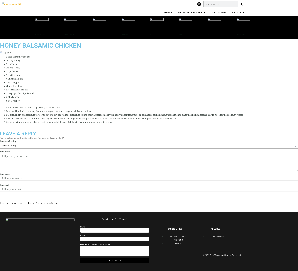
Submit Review (11, 198)
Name (82, 227)
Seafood (125, 34)
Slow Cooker (69, 34)
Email (82, 236)
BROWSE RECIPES (190, 12)
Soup (210, 34)
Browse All (241, 34)
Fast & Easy (40, 34)
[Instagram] (199, 4)
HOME (168, 12)
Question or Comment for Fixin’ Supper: (95, 244)
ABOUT (237, 12)
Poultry (96, 34)
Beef (152, 34)
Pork (181, 34)
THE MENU (219, 12)
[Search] (241, 4)
